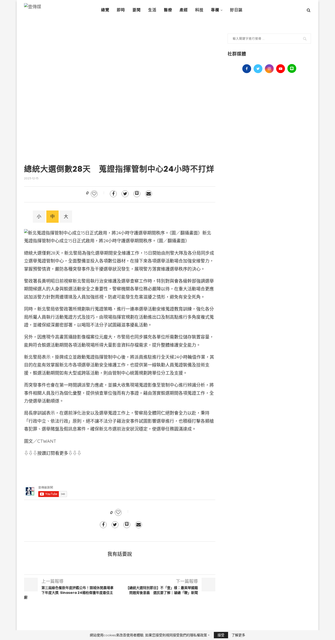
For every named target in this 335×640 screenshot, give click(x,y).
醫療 (168, 10)
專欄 (215, 10)
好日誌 (236, 10)
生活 (152, 10)
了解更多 (238, 635)
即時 (121, 10)
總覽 (105, 10)
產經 (184, 10)
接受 (221, 635)
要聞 (136, 10)
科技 (199, 10)
